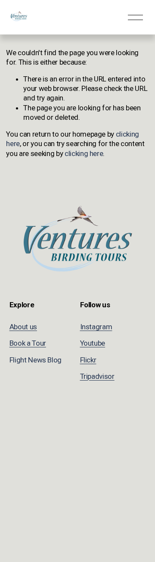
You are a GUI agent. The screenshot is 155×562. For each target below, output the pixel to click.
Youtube (92, 343)
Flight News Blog (35, 360)
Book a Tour (27, 343)
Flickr (88, 360)
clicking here (84, 153)
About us (23, 326)
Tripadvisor (97, 376)
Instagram (96, 326)
